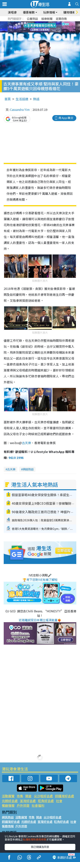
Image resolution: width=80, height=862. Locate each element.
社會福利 (38, 805)
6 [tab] (50, 22)
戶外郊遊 (23, 805)
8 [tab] (35, 27)
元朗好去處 (10, 800)
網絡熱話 (28, 469)
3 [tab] (39, 22)
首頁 (7, 99)
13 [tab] (35, 31)
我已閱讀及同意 (40, 847)
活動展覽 (8, 796)
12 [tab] (50, 27)
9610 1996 (16, 457)
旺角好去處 (46, 800)
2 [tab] (35, 22)
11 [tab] (46, 27)
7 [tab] (31, 27)
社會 (59, 800)
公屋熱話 (32, 19)
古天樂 (26, 443)
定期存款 (61, 19)
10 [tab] (43, 27)
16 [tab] (46, 31)
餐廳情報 (8, 805)
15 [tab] (43, 31)
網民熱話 (8, 817)
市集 (20, 796)
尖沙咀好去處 (43, 796)
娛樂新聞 (46, 19)
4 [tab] (43, 22)
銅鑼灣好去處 (64, 796)
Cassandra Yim (20, 109)
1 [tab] (31, 22)
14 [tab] (39, 31)
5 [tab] (46, 22)
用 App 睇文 (65, 118)
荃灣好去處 (28, 800)
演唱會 (12, 12)
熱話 (36, 99)
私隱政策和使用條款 (34, 839)
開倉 (28, 796)
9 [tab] (39, 27)
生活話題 (22, 99)
